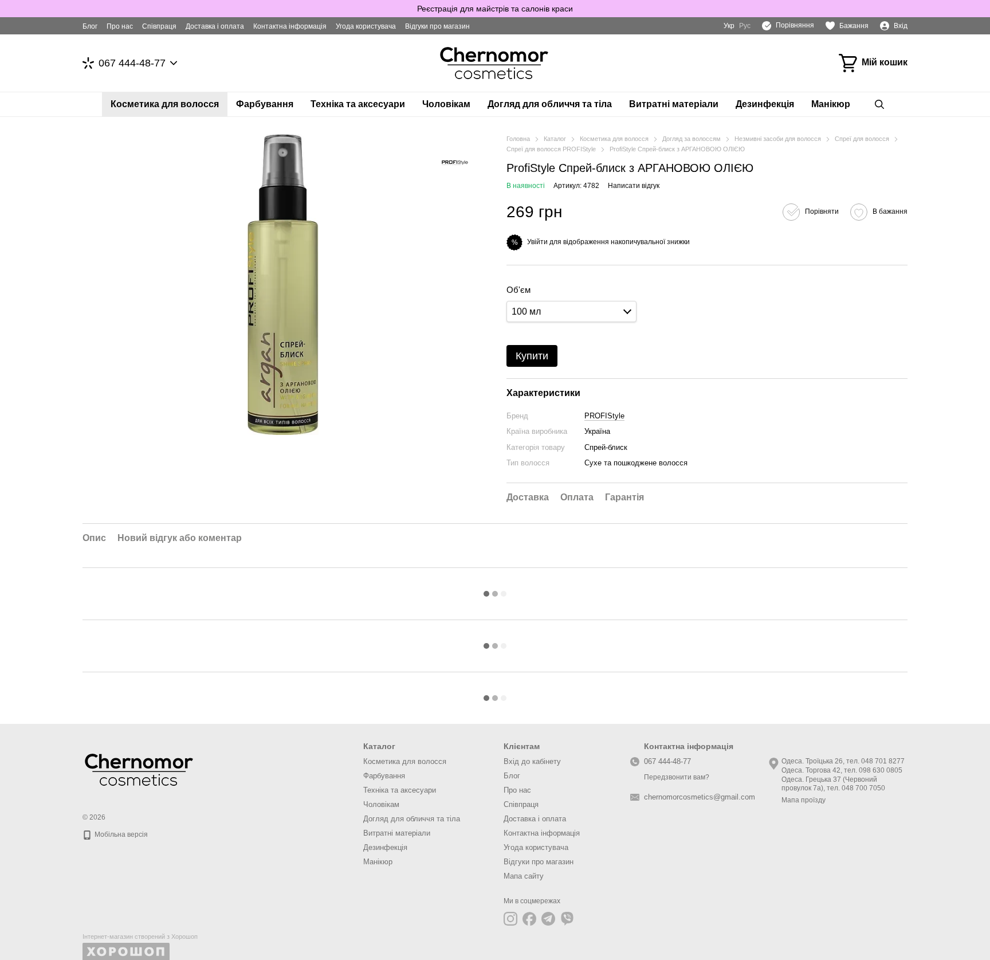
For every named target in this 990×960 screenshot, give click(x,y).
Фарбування (264, 104)
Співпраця (159, 26)
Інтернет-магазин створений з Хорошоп (140, 936)
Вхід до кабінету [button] (532, 761)
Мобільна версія (120, 834)
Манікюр (830, 104)
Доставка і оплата (215, 26)
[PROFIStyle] (455, 163)
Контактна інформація (290, 26)
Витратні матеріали (673, 104)
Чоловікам (446, 104)
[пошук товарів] (879, 104)
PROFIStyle (604, 416)
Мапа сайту (524, 876)
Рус (745, 25)
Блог (89, 26)
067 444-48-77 (132, 63)
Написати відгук (633, 186)
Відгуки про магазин (437, 26)
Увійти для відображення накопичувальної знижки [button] (608, 242)
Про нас (120, 26)
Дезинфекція (765, 104)
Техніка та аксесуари (358, 104)
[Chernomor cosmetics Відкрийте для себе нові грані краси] (139, 769)
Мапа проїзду (803, 800)
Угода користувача (366, 26)
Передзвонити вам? (676, 777)
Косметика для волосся (165, 104)
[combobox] (571, 311)
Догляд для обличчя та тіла (550, 104)
